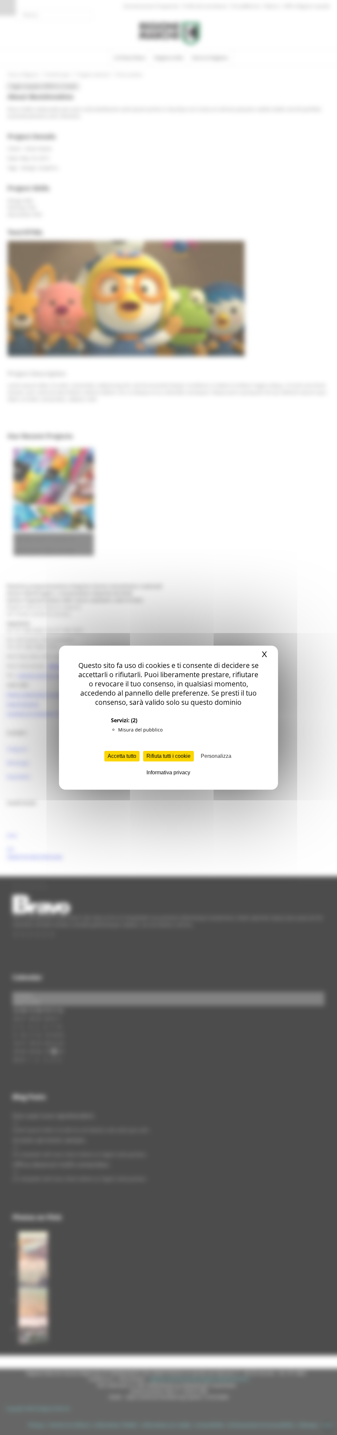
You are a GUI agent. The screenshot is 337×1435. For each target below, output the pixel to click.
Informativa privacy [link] (168, 772)
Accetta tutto (122, 756)
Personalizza (216, 756)
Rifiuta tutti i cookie (168, 756)
